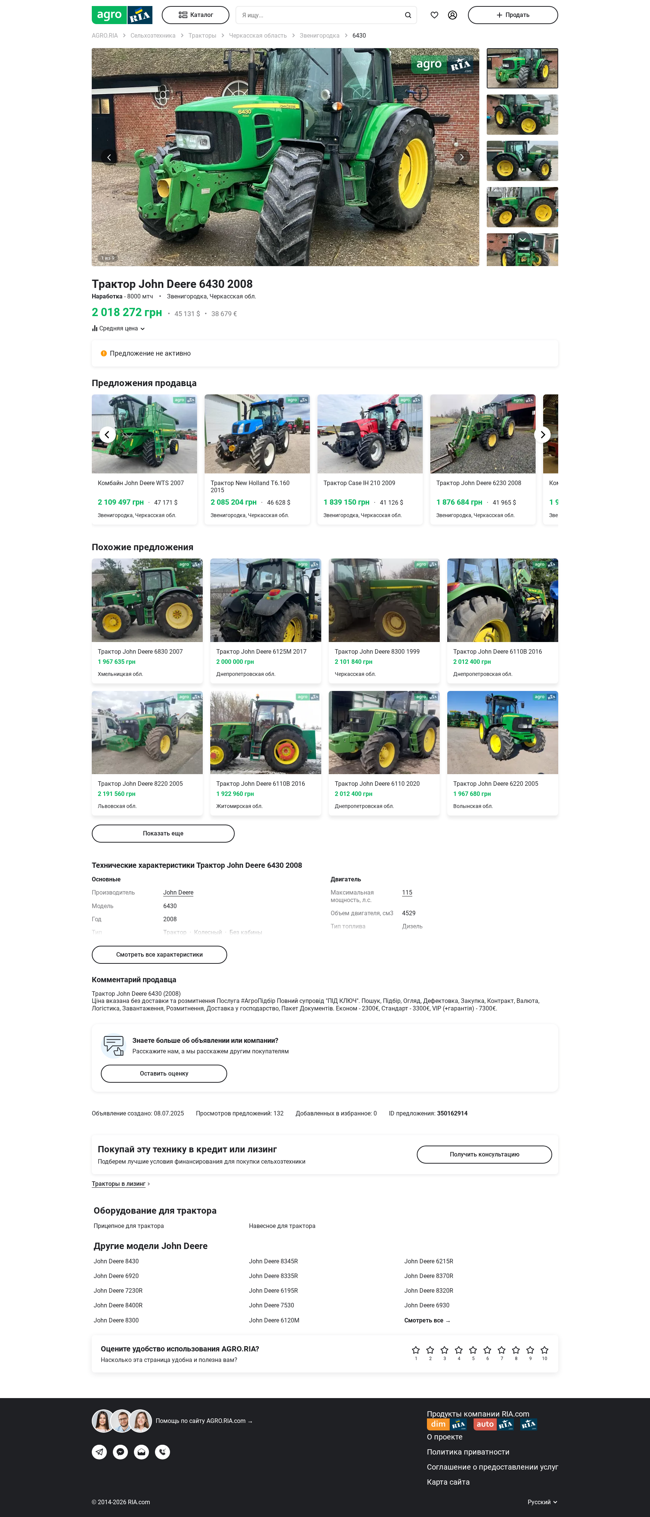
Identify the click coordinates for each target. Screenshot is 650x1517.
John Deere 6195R (273, 1290)
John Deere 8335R (273, 1276)
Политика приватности (468, 1451)
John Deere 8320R (428, 1290)
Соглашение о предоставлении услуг (492, 1466)
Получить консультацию (484, 1154)
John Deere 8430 (116, 1261)
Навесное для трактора (282, 1225)
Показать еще (163, 833)
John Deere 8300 (116, 1320)
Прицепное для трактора (129, 1225)
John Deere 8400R (118, 1305)
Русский (540, 1502)
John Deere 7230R (118, 1290)
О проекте (445, 1436)
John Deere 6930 (427, 1305)
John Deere (178, 892)
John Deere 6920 (116, 1276)
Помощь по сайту (204, 1420)
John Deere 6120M (274, 1320)
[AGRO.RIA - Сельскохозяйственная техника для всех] (127, 15)
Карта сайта (448, 1482)
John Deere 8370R (428, 1276)
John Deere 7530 (271, 1305)
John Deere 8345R (273, 1261)
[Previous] (107, 434)
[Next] (542, 434)
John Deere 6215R (428, 1261)
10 (544, 1358)
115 (407, 892)
